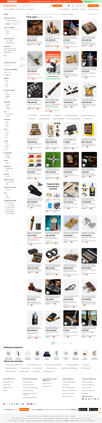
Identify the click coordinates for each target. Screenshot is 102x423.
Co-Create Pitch (7, 384)
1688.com (35, 416)
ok (22, 58)
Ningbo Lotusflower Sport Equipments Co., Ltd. (71, 305)
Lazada (51, 416)
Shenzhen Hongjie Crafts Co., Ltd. (71, 46)
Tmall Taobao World (43, 416)
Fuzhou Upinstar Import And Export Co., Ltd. (53, 177)
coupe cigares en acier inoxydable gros (69, 368)
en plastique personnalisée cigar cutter (14, 364)
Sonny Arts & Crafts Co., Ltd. (33, 271)
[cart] (73, 6)
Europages (72, 416)
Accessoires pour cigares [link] (67, 14)
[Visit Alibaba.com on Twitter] (89, 399)
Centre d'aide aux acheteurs (68, 382)
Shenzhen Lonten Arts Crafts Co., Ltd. (71, 105)
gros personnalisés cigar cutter (88, 115)
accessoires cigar (36, 371)
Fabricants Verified (47, 383)
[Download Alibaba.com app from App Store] (82, 409)
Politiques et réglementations (29, 397)
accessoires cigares (24, 371)
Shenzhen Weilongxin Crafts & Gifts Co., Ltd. (35, 107)
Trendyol (67, 416)
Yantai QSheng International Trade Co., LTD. (35, 147)
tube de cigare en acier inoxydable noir (54, 364)
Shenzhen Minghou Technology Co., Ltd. (35, 43)
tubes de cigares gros (10, 371)
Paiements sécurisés (27, 382)
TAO (63, 416)
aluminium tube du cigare (11, 368)
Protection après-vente (28, 390)
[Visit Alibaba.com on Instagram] (92, 399)
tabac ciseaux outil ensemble (74, 118)
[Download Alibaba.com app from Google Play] (94, 409)
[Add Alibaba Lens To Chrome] (24, 409)
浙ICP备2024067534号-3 (89, 420)
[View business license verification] (64, 420)
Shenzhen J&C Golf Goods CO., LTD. (35, 206)
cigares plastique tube (45, 115)
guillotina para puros (86, 368)
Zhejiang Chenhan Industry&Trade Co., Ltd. (89, 303)
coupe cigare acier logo (49, 371)
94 (71, 343)
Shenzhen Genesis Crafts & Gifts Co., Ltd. (71, 240)
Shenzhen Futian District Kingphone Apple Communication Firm (35, 303)
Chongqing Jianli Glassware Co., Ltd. (53, 302)
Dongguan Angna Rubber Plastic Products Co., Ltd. (35, 243)
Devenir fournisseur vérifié (88, 390)
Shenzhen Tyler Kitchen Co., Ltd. (34, 77)
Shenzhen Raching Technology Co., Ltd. (89, 145)
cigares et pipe (32, 118)
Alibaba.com (74, 409)
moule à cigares (86, 364)
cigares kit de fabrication (58, 118)
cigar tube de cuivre (38, 368)
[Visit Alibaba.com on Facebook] (83, 399)
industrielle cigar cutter (52, 368)
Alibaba (28, 14)
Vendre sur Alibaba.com (87, 382)
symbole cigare (88, 118)
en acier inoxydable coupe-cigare (34, 364)
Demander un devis (47, 386)
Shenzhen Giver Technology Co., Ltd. (89, 76)
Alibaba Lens (10, 409)
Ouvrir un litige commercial (68, 387)
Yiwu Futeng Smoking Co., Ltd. (52, 241)
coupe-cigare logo (33, 115)
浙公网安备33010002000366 (75, 420)
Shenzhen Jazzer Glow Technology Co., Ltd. (71, 207)
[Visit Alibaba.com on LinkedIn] (86, 399)
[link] (100, 409)
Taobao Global (57, 416)
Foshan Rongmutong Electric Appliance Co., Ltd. (71, 175)
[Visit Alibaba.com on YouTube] (95, 399)
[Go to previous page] (50, 343)
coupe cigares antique (44, 118)
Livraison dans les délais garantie (30, 387)
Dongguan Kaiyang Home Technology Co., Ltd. (71, 274)
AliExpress (29, 416)
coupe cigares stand (25, 368)
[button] (51, 6)
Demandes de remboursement (69, 390)
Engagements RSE (7, 387)
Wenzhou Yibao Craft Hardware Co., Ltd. (89, 175)
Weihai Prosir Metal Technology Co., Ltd (89, 240)
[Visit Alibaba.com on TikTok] (98, 399)
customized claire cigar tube (72, 364)
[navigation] (14, 179)
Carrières (5, 390)
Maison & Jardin (36, 14)
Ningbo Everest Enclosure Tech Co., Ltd (71, 147)
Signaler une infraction (67, 396)
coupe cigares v (58, 115)
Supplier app (40, 409)
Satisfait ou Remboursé (28, 384)
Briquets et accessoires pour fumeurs (50, 14)
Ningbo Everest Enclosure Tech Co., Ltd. (35, 177)
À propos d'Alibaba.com (9, 378)
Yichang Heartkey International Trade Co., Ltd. (53, 110)
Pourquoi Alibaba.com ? (8, 382)
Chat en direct (65, 384)
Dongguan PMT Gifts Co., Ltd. (52, 273)
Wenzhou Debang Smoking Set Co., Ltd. (89, 207)
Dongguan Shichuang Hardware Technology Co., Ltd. (89, 273)
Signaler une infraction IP (68, 393)
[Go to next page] (74, 343)
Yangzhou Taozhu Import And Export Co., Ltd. (71, 75)
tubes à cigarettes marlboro (72, 115)
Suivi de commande (86, 387)
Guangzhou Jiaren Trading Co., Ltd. (53, 147)
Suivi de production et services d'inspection (30, 394)
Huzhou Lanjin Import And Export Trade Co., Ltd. (89, 105)
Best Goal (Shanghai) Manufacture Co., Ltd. (89, 44)
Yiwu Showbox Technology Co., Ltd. (53, 45)
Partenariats (85, 393)
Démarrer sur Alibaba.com (88, 384)
